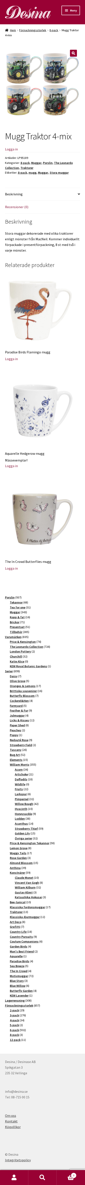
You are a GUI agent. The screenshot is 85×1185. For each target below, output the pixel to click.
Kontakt (11, 1121)
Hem (13, 30)
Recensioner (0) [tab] (16, 207)
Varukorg (65, 1174)
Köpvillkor (13, 1127)
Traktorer (26, 168)
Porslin (48, 163)
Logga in (11, 149)
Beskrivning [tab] (14, 194)
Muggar (36, 163)
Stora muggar (59, 173)
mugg (32, 173)
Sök (42, 1177)
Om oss (10, 1115)
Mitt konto (14, 1177)
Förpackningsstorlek (32, 30)
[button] (73, 53)
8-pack (53, 30)
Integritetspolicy (18, 1160)
